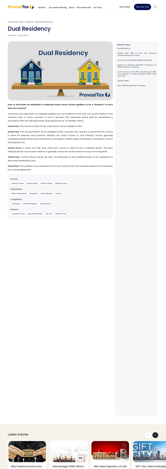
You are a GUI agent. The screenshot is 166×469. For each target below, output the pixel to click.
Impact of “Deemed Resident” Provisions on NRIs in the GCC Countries (137, 66)
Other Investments (19, 193)
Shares (58, 193)
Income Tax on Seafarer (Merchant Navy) (135, 60)
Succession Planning (58, 7)
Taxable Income (18, 214)
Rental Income (61, 183)
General (29, 21)
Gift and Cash (61, 214)
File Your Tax (142, 7)
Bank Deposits (47, 193)
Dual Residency (124, 48)
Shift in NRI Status (30, 204)
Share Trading (46, 183)
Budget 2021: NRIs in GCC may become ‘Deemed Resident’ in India (137, 54)
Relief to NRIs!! (123, 81)
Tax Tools (97, 7)
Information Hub (84, 7)
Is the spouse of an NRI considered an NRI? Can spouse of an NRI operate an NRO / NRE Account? (137, 74)
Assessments (45, 204)
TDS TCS (49, 214)
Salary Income (18, 183)
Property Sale (32, 183)
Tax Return (16, 204)
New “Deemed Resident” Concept (131, 85)
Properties (33, 193)
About (72, 7)
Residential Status (44, 21)
